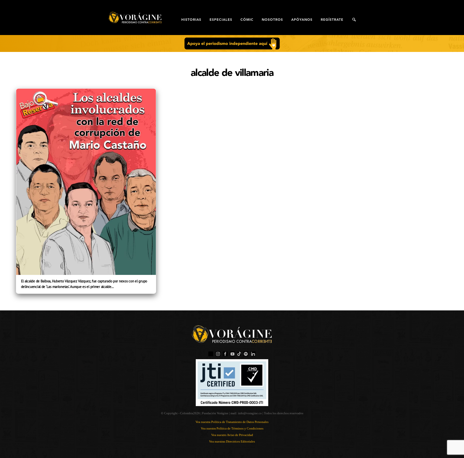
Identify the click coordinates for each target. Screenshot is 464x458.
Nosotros (272, 19)
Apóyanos (301, 19)
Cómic (247, 19)
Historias (191, 19)
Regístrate (332, 19)
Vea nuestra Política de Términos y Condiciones (232, 428)
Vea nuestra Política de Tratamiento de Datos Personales (232, 422)
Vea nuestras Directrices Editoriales (232, 441)
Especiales (221, 19)
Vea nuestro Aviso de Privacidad (232, 435)
